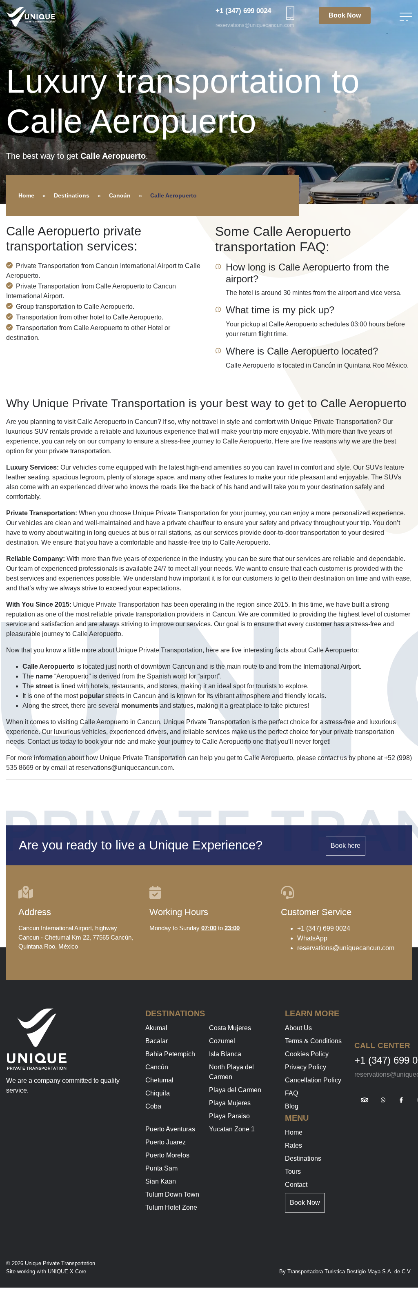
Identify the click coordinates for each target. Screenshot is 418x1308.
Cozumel (222, 1041)
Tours (293, 1171)
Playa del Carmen (235, 1089)
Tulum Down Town (172, 1194)
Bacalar (156, 1041)
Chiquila (157, 1093)
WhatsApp (312, 938)
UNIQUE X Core (67, 1271)
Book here (345, 845)
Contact (296, 1184)
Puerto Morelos (167, 1155)
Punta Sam (161, 1168)
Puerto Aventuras (170, 1129)
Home (26, 195)
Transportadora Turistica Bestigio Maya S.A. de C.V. (349, 1271)
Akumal (156, 1027)
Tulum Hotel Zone (171, 1207)
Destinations (71, 195)
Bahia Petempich (170, 1054)
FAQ (291, 1093)
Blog (291, 1106)
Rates (293, 1145)
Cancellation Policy (313, 1080)
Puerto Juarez (165, 1142)
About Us (298, 1027)
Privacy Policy (305, 1067)
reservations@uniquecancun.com (255, 25)
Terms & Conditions (313, 1041)
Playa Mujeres (230, 1103)
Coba (153, 1106)
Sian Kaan (160, 1181)
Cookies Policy (307, 1054)
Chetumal (159, 1080)
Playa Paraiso (229, 1116)
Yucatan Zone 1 (232, 1129)
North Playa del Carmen (231, 1072)
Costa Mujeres (230, 1027)
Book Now (345, 15)
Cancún (120, 195)
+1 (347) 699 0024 (243, 11)
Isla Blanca (225, 1054)
